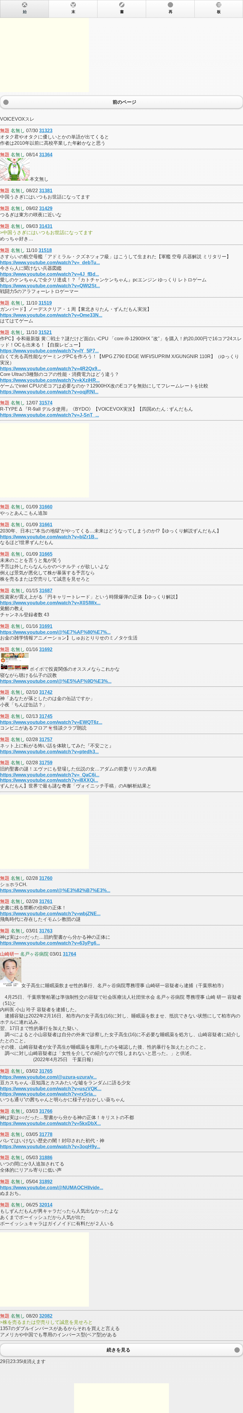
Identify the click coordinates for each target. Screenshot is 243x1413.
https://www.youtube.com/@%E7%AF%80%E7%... (55, 632)
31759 (45, 762)
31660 (45, 506)
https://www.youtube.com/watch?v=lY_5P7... (49, 350)
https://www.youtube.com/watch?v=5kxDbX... (50, 1123)
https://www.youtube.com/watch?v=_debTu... (50, 262)
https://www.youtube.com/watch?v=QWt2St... (50, 285)
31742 (45, 692)
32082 (45, 1316)
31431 (45, 226)
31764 (69, 954)
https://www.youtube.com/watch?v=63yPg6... (50, 943)
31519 (45, 302)
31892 (45, 1181)
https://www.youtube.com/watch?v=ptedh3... (49, 751)
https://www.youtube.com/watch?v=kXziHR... (50, 380)
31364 (45, 154)
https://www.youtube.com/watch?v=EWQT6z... (51, 722)
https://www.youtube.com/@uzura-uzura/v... (48, 1077)
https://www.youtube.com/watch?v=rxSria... (48, 1094)
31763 (45, 930)
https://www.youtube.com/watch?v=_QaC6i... (49, 774)
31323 (45, 130)
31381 (45, 190)
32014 (45, 1204)
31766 (45, 1111)
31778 (45, 1134)
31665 (45, 554)
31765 (45, 1071)
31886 (45, 1157)
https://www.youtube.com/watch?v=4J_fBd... (49, 274)
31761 (45, 901)
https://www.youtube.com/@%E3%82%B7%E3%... (55, 890)
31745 (45, 716)
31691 (45, 626)
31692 (45, 649)
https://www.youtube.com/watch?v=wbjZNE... (50, 913)
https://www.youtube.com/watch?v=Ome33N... (51, 315)
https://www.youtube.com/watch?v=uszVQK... (50, 1088)
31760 (45, 878)
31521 (45, 332)
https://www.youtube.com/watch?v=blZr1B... (49, 536)
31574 (45, 402)
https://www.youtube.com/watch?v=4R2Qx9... (50, 368)
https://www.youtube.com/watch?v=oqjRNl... (49, 391)
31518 (45, 250)
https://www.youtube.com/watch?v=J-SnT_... (49, 415)
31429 (45, 208)
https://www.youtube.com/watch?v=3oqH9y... (50, 1146)
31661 (45, 524)
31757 (45, 739)
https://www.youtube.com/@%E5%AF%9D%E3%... (55, 681)
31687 (45, 590)
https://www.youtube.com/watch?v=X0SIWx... (50, 602)
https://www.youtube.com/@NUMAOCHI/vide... (51, 1187)
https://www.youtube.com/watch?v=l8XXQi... (49, 780)
